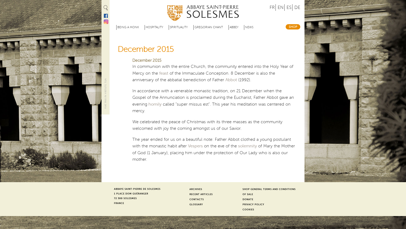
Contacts (196, 199)
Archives (195, 189)
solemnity (247, 146)
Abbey (234, 27)
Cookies (248, 209)
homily (155, 104)
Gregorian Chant (209, 27)
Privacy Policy (253, 204)
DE (297, 7)
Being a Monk (128, 27)
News (249, 27)
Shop (293, 26)
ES (289, 7)
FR (272, 7)
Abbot (231, 80)
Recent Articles (201, 194)
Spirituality (179, 27)
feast (163, 73)
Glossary (196, 204)
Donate (248, 199)
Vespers (195, 146)
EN (281, 7)
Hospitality (154, 27)
